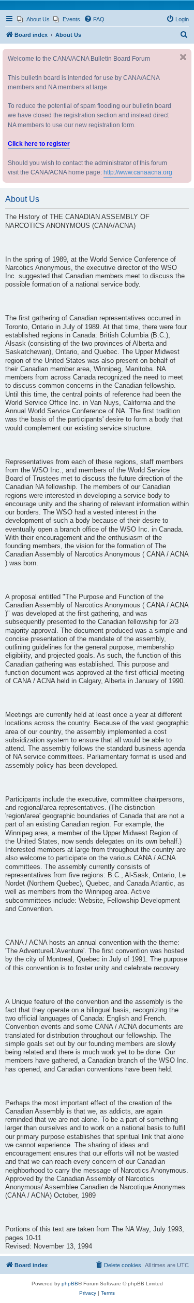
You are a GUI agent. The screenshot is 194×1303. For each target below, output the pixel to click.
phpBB (70, 1283)
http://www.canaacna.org (137, 172)
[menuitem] (33, 19)
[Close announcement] (183, 57)
